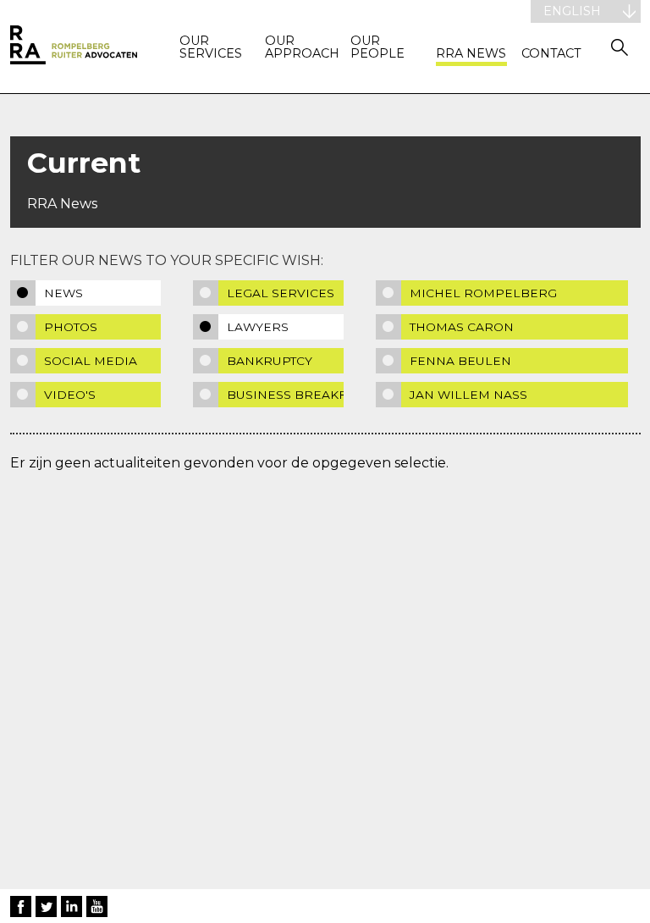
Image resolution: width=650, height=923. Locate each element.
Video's (70, 394)
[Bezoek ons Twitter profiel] (46, 906)
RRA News (471, 54)
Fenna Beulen (460, 361)
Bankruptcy (269, 361)
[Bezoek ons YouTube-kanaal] (96, 906)
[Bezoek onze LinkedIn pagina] (71, 906)
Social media (90, 361)
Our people (377, 48)
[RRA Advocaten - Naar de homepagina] (73, 46)
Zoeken (619, 47)
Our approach (300, 48)
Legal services (280, 293)
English (572, 11)
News (63, 293)
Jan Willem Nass (468, 394)
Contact (551, 54)
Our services (210, 48)
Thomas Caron (462, 327)
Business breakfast (285, 394)
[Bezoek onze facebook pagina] (20, 906)
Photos (70, 327)
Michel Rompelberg (483, 293)
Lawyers (258, 327)
